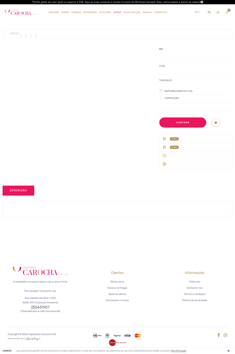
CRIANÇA (76, 12)
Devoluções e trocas (117, 300)
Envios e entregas (117, 288)
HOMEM (65, 12)
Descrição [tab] (18, 190)
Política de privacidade (194, 300)
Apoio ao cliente (117, 294)
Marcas (147, 12)
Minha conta (117, 281)
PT (196, 12)
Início (14, 33)
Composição (171, 98)
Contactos (160, 12)
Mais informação (178, 351)
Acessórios (90, 12)
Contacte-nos (195, 288)
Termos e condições (195, 294)
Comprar (183, 122)
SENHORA (54, 12)
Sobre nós (194, 281)
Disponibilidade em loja (178, 91)
